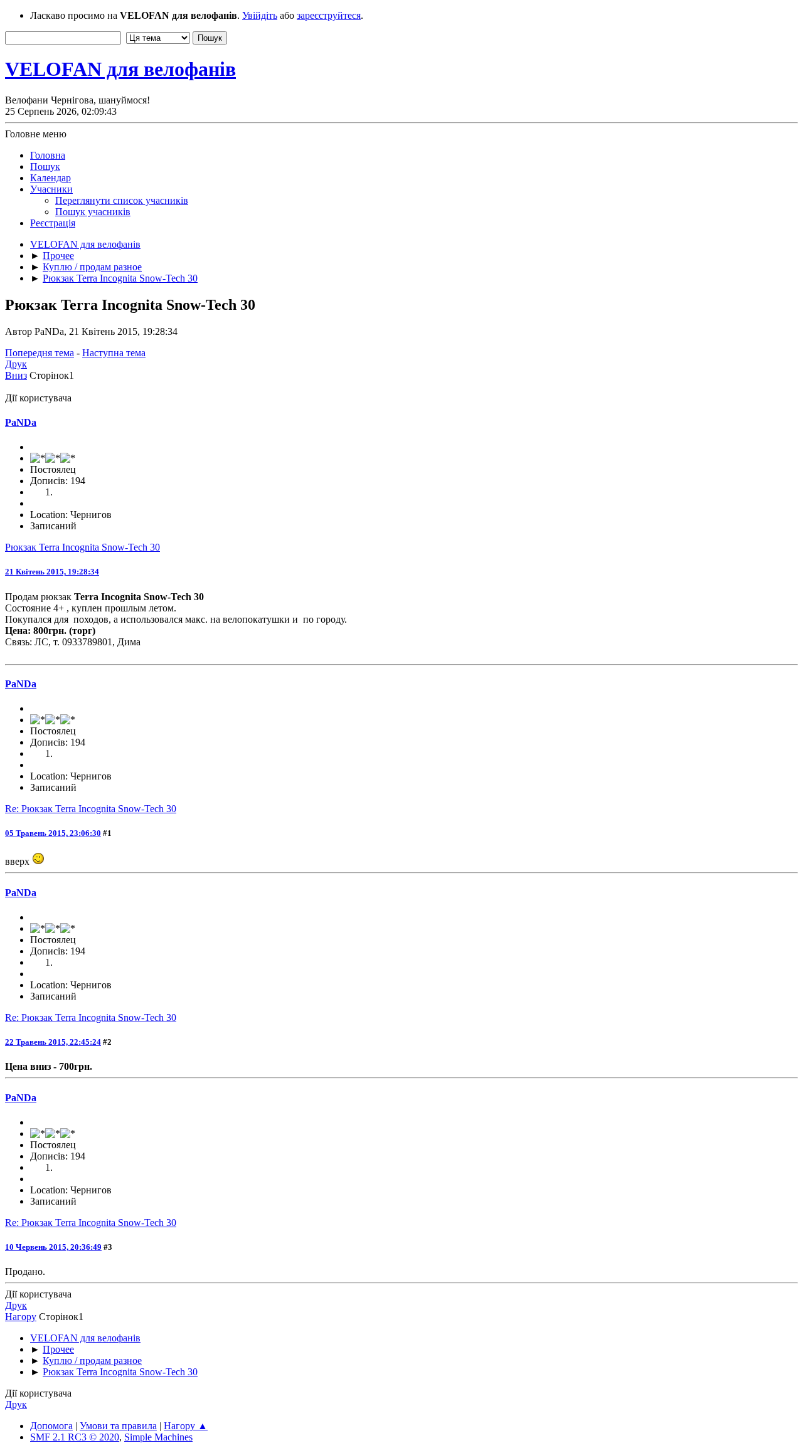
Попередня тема (39, 352)
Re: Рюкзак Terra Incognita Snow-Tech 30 (90, 808)
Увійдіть (259, 15)
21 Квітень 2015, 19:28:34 (52, 571)
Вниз (16, 375)
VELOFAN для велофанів (120, 69)
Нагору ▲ (186, 1425)
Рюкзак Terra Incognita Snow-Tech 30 (82, 547)
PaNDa (20, 422)
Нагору (20, 1316)
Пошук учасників (92, 211)
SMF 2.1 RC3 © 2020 (74, 1437)
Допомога (51, 1425)
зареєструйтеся (329, 15)
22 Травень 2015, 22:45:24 (53, 1042)
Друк (16, 364)
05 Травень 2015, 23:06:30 (53, 833)
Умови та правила (118, 1425)
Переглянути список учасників (121, 200)
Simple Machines (158, 1437)
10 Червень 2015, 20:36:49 (53, 1247)
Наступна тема (114, 352)
